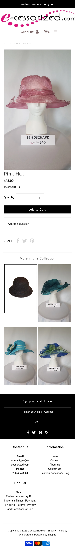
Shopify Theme (56, 530)
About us (55, 464)
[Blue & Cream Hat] (20, 384)
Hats (17, 43)
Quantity (9, 197)
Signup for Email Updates (37, 401)
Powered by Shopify (45, 534)
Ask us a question (18, 224)
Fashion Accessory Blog (55, 473)
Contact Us (54, 469)
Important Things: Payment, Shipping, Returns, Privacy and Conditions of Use (20, 504)
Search (20, 492)
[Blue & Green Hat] (54, 384)
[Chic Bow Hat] (20, 312)
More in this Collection (38, 258)
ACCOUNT (27, 32)
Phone (20, 469)
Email (20, 456)
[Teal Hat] (54, 321)
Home (7, 43)
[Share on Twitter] (24, 241)
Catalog (54, 460)
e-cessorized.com (37, 530)
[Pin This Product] (32, 241)
